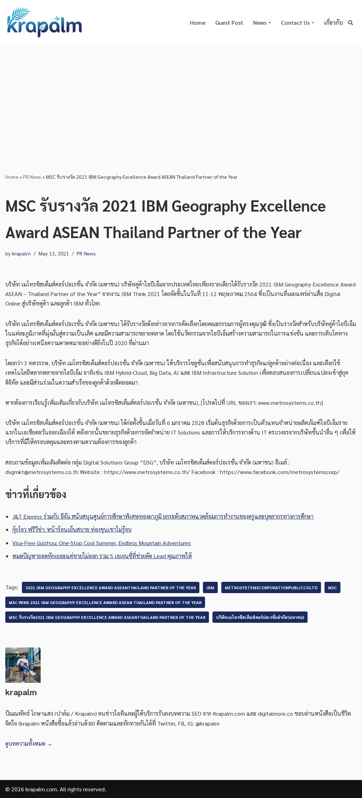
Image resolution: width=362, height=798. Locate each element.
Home (197, 22)
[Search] (350, 22)
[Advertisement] (181, 97)
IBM (210, 587)
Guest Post (229, 22)
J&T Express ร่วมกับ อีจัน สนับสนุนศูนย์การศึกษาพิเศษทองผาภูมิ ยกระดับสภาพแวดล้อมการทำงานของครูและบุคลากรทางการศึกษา (163, 516)
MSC (332, 587)
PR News (32, 176)
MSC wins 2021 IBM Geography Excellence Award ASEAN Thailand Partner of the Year (105, 602)
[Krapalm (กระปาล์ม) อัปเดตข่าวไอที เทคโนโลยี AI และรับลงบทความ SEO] (44, 22)
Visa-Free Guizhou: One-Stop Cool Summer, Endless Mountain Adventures (101, 542)
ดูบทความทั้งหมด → (28, 743)
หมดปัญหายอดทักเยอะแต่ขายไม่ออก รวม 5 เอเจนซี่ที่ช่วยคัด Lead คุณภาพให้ (102, 556)
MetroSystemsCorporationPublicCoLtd (271, 587)
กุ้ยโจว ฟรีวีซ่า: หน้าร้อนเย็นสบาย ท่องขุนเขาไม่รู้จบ (72, 529)
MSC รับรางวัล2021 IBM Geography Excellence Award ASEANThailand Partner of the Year (107, 617)
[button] (269, 22)
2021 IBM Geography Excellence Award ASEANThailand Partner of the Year (110, 587)
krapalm (21, 253)
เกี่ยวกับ (333, 22)
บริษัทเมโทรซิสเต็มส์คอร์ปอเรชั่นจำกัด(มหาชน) (260, 617)
